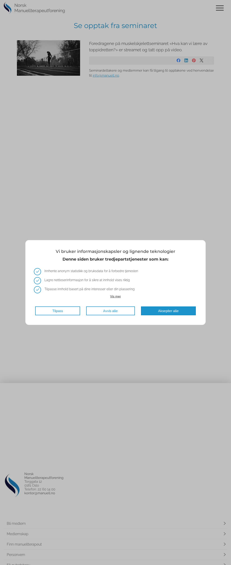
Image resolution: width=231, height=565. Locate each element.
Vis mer (115, 296)
